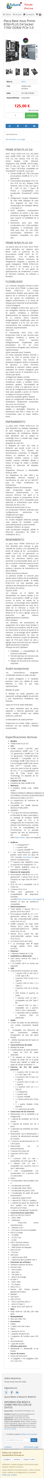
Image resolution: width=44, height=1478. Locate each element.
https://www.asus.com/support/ (30, 899)
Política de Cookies (9, 1475)
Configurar (7, 1459)
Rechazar (17, 1459)
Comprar (31, 115)
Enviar (34, 1440)
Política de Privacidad (10, 1429)
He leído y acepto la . (22, 1434)
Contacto (30, 14)
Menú (8, 14)
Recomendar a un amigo (15, 139)
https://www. (20, 837)
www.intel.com (28, 857)
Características (11, 134)
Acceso (18, 14)
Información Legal (31, 1447)
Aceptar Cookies (29, 1459)
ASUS (23, 81)
